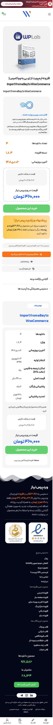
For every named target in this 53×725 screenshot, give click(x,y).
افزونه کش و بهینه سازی (38, 602)
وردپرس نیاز (45, 245)
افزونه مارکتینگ (41, 606)
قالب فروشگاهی (41, 636)
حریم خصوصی (14, 709)
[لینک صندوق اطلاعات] (26, 227)
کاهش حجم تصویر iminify (37, 563)
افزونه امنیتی (42, 593)
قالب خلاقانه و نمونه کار (38, 640)
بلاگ (46, 558)
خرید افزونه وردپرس (33, 245)
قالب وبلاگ (43, 627)
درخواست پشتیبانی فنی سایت (13, 4)
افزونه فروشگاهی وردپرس (16, 245)
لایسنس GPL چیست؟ (39, 572)
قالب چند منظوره (41, 645)
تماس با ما (44, 577)
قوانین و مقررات (27, 709)
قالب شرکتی (43, 631)
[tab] (37, 306)
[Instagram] (26, 695)
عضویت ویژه (43, 568)
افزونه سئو (43, 615)
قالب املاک (43, 649)
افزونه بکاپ (43, 611)
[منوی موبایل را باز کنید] (49, 14)
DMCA (26, 712)
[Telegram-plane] (21, 695)
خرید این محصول (26, 208)
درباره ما (44, 581)
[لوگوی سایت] (26, 14)
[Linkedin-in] (31, 695)
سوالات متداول (40, 709)
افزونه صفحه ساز (41, 597)
